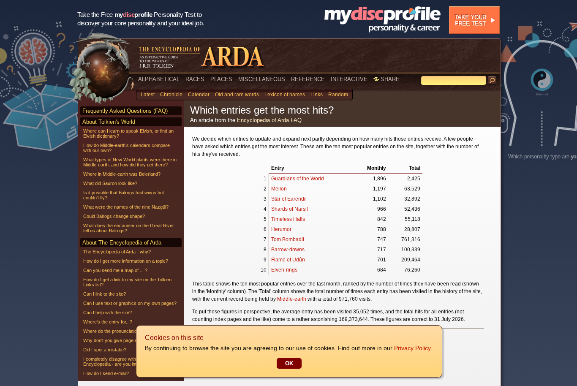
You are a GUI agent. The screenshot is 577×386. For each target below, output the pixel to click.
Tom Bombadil (287, 239)
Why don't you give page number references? (130, 340)
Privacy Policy (412, 348)
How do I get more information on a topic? (125, 261)
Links (316, 95)
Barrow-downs (288, 250)
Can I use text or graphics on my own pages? (130, 303)
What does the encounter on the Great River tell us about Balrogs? (128, 228)
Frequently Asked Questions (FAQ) (125, 111)
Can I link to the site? (104, 293)
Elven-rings (284, 270)
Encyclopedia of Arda (263, 120)
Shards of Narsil (289, 209)
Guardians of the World (297, 179)
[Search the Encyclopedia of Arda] (492, 80)
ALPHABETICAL (159, 79)
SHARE (389, 79)
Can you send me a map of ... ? (115, 270)
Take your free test (470, 20)
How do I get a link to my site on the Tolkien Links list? (127, 282)
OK (289, 363)
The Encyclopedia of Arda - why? (117, 251)
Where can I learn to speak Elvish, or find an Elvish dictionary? (128, 133)
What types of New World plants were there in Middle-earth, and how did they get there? (130, 162)
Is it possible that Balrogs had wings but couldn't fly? (123, 195)
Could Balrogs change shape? (114, 216)
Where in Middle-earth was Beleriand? (122, 174)
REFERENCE (308, 79)
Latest (148, 95)
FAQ (296, 120)
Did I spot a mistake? (104, 349)
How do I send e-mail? (106, 373)
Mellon (279, 189)
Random (338, 95)
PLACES (221, 79)
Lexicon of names (284, 95)
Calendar (199, 95)
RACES (194, 79)
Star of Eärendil (289, 199)
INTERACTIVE (349, 79)
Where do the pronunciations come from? (125, 331)
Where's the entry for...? (107, 321)
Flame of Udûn (288, 260)
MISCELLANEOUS (261, 79)
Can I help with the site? (107, 312)
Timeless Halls (288, 219)
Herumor (281, 229)
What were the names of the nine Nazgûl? (126, 206)
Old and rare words (237, 95)
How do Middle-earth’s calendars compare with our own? (126, 148)
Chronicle (171, 95)
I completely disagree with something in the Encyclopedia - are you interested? (127, 361)
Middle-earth (291, 299)
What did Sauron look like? (110, 183)
